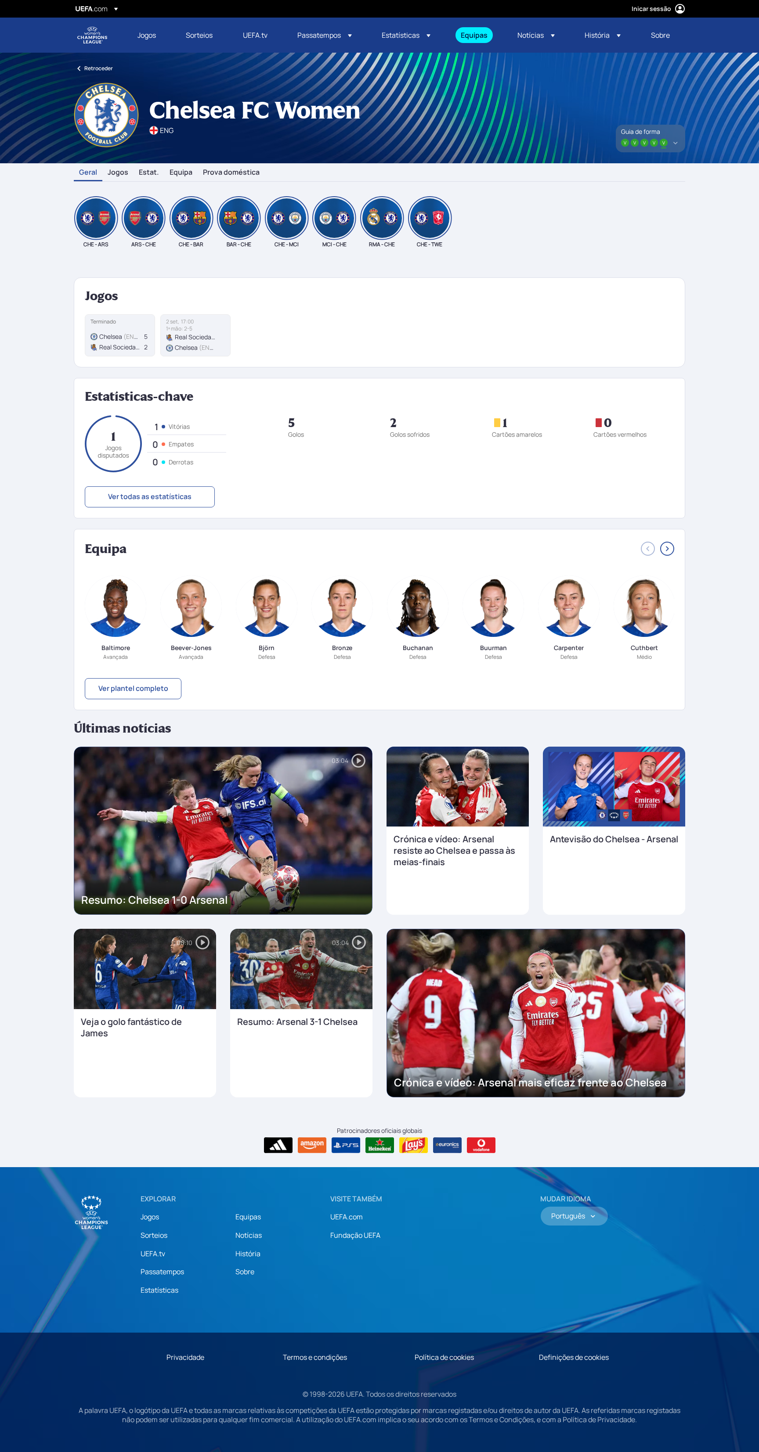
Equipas (248, 1217)
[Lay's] (413, 1145)
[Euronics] (447, 1145)
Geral (88, 172)
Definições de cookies (574, 1357)
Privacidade (185, 1357)
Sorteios (154, 1235)
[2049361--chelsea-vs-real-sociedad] (120, 335)
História (247, 1253)
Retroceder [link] (98, 68)
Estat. (149, 172)
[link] (147, 35)
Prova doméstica (231, 172)
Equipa (181, 172)
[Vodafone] (481, 1145)
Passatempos (162, 1271)
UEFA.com (346, 1217)
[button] (325, 35)
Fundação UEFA (355, 1235)
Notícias (248, 1235)
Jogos (118, 172)
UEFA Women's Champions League (92, 35)
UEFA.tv (153, 1253)
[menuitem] (151, 35)
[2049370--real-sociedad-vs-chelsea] (195, 335)
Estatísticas (159, 1290)
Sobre (244, 1271)
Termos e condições (315, 1357)
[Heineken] (379, 1145)
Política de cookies (444, 1357)
